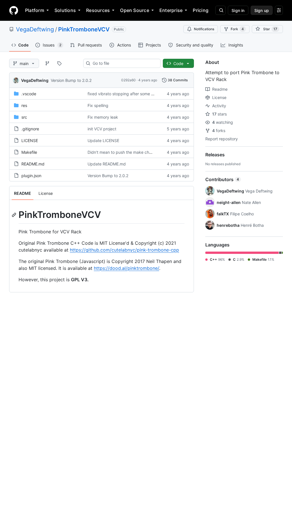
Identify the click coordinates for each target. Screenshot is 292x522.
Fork (237, 29)
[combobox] (124, 63)
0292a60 (128, 80)
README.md (32, 163)
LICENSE (29, 140)
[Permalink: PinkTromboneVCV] (15, 215)
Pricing (200, 10)
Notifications (204, 29)
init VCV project (102, 128)
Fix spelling (98, 105)
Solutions (65, 10)
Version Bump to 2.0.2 (71, 80)
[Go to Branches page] (47, 63)
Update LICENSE (103, 140)
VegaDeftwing (35, 29)
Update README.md (107, 163)
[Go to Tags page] (59, 63)
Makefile (29, 152)
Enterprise (170, 10)
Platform (34, 10)
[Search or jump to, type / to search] (220, 10)
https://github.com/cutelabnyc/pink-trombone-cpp (124, 250)
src (24, 117)
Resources (98, 10)
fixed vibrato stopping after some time (123, 93)
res (24, 105)
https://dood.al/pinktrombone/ (126, 268)
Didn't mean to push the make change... (125, 152)
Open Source (134, 10)
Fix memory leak (103, 117)
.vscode (28, 93)
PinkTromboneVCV (84, 29)
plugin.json (31, 175)
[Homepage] (13, 10)
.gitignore (30, 128)
